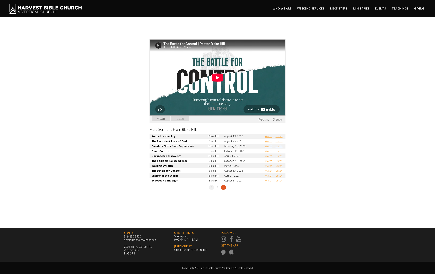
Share (279, 119)
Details (265, 119)
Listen (180, 119)
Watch (161, 119)
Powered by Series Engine (272, 196)
